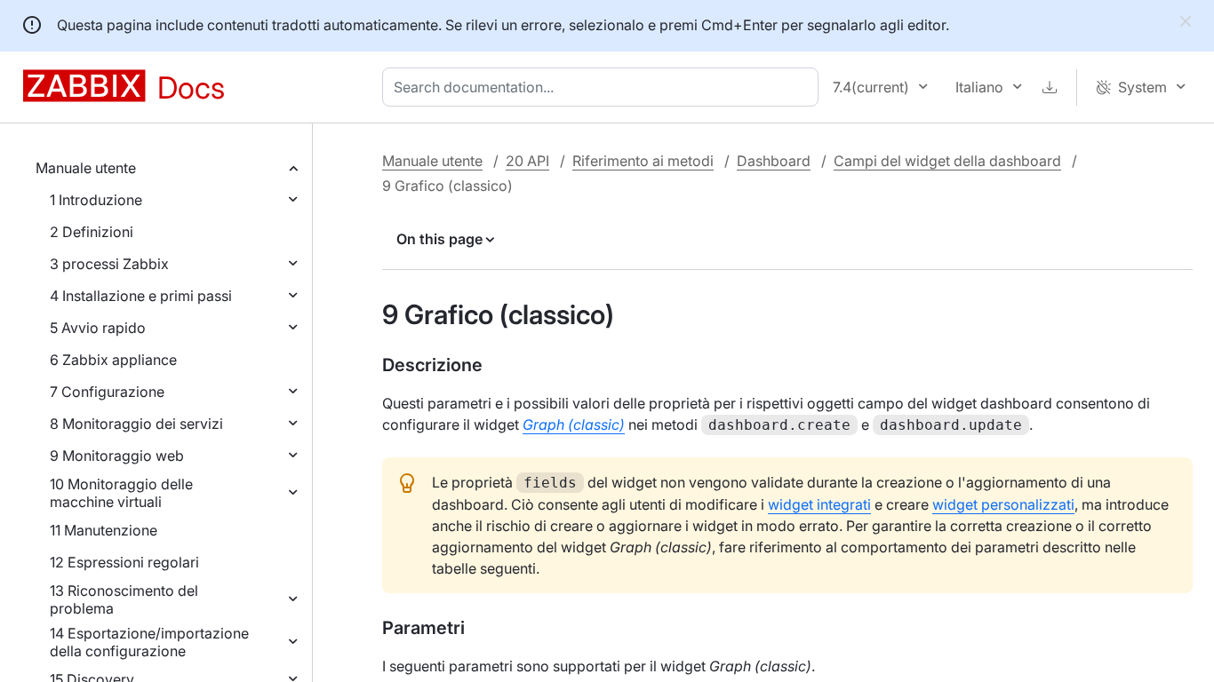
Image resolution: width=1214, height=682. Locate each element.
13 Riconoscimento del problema (124, 599)
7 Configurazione (107, 391)
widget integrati (819, 504)
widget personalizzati (1003, 504)
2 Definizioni (91, 232)
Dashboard (774, 161)
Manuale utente (86, 168)
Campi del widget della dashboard (947, 161)
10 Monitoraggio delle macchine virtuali (121, 493)
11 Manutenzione (103, 530)
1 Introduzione (96, 200)
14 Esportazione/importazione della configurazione (149, 642)
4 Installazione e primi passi (141, 296)
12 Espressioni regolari (124, 562)
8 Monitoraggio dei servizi (136, 423)
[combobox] (604, 87)
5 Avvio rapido (98, 328)
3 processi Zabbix (109, 264)
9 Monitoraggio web (117, 455)
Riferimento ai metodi (643, 161)
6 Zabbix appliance (113, 360)
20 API (527, 161)
